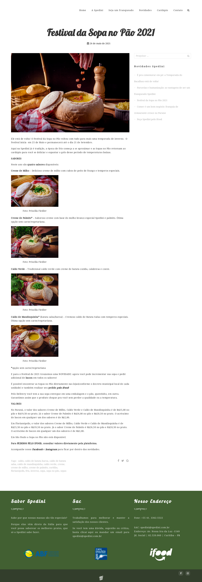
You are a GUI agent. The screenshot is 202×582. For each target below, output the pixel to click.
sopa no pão (52, 471)
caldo (21, 461)
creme (61, 464)
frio (27, 471)
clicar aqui (86, 532)
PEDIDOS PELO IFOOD (29, 443)
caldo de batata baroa (36, 461)
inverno (35, 471)
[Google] (127, 460)
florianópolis (17, 471)
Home (82, 10)
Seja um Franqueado (121, 10)
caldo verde (50, 464)
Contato (178, 10)
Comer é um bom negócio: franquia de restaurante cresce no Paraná (156, 109)
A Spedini (97, 10)
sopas (63, 471)
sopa (42, 471)
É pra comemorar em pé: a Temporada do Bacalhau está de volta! (158, 78)
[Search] (188, 10)
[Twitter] (123, 460)
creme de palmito (38, 467)
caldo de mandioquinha (30, 464)
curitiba (53, 467)
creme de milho (19, 467)
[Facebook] (118, 460)
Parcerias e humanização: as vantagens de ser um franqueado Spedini (162, 90)
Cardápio (162, 10)
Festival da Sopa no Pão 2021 (152, 100)
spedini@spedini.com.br (87, 536)
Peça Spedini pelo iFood (149, 119)
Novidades (145, 10)
